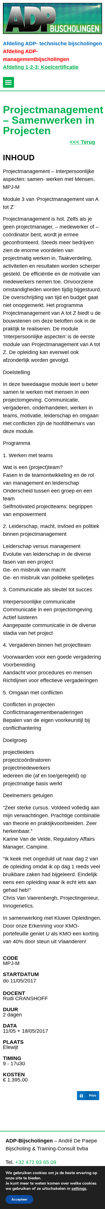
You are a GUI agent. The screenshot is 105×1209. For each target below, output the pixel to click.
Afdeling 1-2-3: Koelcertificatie (40, 67)
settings (78, 1188)
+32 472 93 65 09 (35, 1162)
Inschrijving (23, 1113)
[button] (8, 82)
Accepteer (19, 1199)
